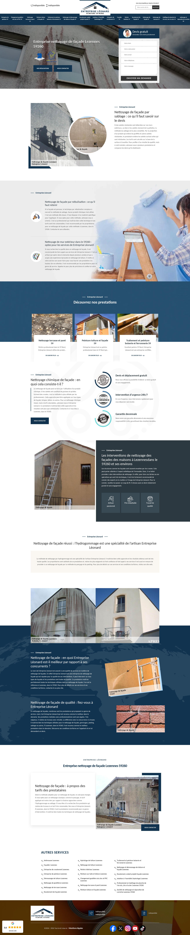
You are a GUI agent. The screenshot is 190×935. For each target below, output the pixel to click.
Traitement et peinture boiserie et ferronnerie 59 (54, 18)
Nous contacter (63, 68)
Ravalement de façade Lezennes (55, 892)
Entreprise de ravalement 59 (111, 18)
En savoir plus (51, 355)
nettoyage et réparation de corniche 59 (183, 19)
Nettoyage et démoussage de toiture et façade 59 (70, 18)
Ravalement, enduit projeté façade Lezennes (133, 874)
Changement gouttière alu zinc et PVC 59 (17, 18)
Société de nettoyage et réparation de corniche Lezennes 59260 (130, 891)
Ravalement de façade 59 (136, 18)
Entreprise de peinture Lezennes (55, 874)
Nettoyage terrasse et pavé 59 (30, 19)
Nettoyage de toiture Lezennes (91, 865)
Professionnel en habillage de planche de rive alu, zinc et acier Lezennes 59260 (131, 884)
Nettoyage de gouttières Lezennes (56, 883)
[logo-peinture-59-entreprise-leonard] (95, 7)
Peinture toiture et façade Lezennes (93, 890)
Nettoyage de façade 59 (146, 18)
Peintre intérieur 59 (127, 18)
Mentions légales (76, 928)
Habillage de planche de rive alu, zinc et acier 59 (169, 18)
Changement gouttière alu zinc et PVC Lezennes (94, 880)
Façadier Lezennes (50, 865)
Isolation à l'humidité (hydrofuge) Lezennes (132, 879)
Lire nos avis (12, 930)
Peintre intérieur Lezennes (89, 870)
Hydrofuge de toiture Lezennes (91, 860)
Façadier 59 (119, 18)
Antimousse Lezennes (51, 860)
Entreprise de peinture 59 (5, 18)
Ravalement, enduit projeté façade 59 (85, 18)
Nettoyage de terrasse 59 (156, 18)
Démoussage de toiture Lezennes (55, 878)
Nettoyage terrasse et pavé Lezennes (93, 885)
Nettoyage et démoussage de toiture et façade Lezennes (131, 869)
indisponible (39, 6)
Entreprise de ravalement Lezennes (56, 870)
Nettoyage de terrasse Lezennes (55, 887)
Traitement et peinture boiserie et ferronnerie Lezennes (129, 862)
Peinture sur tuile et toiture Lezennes (93, 874)
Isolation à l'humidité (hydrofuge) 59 (98, 18)
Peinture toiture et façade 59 (41, 18)
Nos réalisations (43, 68)
